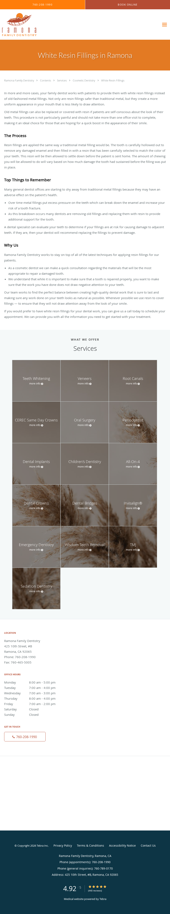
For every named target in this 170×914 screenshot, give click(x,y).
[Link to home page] (18, 25)
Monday (30, 682)
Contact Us (148, 845)
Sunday (21, 714)
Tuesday (30, 688)
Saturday (21, 709)
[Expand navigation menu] (164, 25)
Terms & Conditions (90, 845)
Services (62, 80)
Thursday (30, 698)
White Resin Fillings (112, 80)
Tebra (103, 899)
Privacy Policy (62, 845)
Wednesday (30, 693)
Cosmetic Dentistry (84, 80)
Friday (30, 704)
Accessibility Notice (122, 845)
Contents (46, 80)
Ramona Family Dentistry (19, 80)
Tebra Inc (42, 845)
